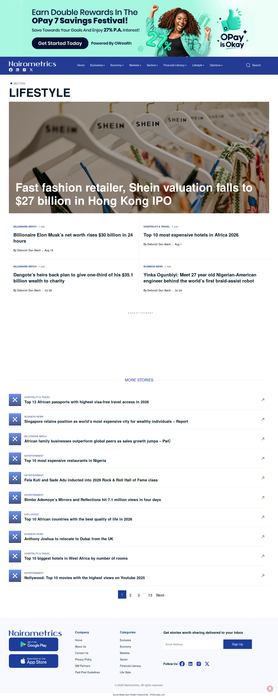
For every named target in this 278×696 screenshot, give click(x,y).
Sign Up (237, 644)
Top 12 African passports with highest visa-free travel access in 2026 (86, 401)
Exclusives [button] (96, 65)
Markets (125, 653)
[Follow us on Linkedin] (17, 69)
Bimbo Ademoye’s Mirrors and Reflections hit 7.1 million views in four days (92, 499)
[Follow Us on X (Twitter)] (207, 663)
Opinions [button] (215, 65)
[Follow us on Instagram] (24, 69)
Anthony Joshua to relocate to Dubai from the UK (68, 538)
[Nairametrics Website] (32, 63)
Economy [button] (116, 65)
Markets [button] (134, 65)
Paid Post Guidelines (87, 672)
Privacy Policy (83, 659)
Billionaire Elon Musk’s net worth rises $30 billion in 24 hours (73, 237)
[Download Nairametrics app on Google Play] (33, 644)
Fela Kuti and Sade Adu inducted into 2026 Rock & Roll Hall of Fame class (91, 480)
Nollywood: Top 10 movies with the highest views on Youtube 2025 (85, 577)
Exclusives (31, 514)
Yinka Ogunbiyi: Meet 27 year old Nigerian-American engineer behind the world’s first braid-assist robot (200, 277)
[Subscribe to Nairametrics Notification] (270, 689)
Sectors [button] (151, 65)
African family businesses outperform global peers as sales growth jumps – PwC (97, 441)
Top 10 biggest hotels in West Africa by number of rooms (76, 558)
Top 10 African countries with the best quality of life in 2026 (78, 519)
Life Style (125, 672)
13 (150, 595)
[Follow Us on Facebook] (182, 663)
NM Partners (82, 666)
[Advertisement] (139, 341)
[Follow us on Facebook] (11, 69)
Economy (125, 646)
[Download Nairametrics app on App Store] (33, 661)
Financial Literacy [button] (174, 65)
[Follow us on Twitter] (31, 69)
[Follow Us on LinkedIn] (190, 663)
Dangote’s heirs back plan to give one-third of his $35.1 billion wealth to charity (73, 277)
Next (160, 595)
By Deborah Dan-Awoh (27, 250)
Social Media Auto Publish (125, 694)
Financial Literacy (130, 666)
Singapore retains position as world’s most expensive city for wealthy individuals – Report (106, 421)
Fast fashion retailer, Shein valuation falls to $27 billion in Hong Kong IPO (134, 193)
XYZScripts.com (157, 694)
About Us (80, 646)
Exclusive (125, 640)
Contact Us (81, 653)
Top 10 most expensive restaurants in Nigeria (65, 460)
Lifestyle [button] (197, 65)
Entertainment (33, 455)
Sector (124, 659)
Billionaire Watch (35, 436)
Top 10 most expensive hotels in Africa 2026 (191, 234)
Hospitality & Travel (37, 397)
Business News (33, 416)
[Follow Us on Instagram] (198, 663)
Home (81, 65)
